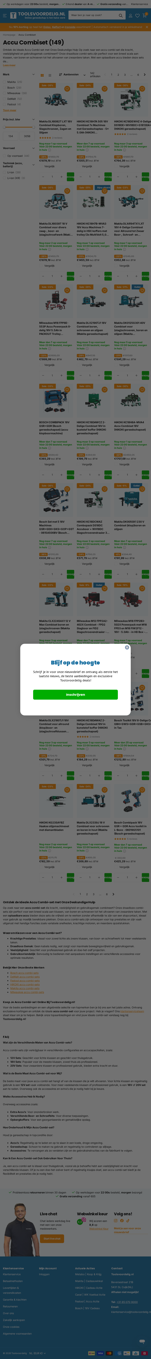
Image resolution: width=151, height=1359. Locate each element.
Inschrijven (75, 694)
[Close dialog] (127, 647)
